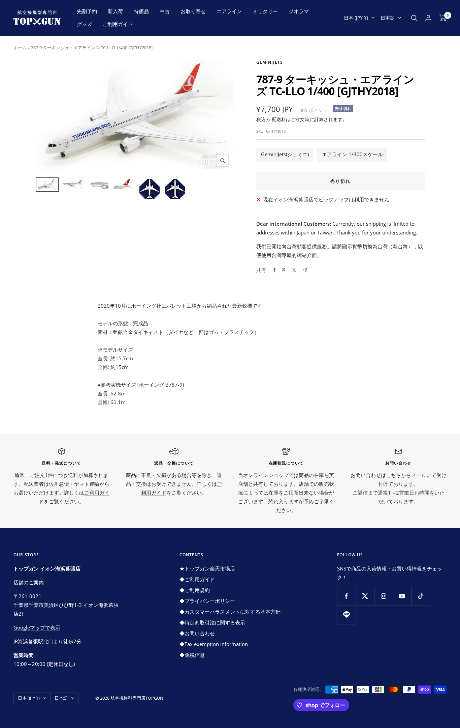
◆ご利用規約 (194, 590)
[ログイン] (428, 18)
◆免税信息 (192, 654)
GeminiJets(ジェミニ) (285, 154)
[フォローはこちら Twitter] (365, 596)
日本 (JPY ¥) (356, 18)
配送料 (279, 119)
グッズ (84, 24)
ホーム (20, 48)
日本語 (388, 18)
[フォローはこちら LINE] (346, 615)
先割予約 (87, 11)
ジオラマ (299, 11)
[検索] (414, 18)
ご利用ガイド (118, 24)
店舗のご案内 (28, 582)
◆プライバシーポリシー (207, 600)
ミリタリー (265, 11)
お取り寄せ (193, 11)
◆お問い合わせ (197, 633)
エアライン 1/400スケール (352, 154)
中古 (165, 11)
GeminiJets (269, 62)
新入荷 (115, 11)
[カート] (443, 18)
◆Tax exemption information (213, 644)
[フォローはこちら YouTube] (402, 596)
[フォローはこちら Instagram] (383, 596)
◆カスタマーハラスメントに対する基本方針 (230, 611)
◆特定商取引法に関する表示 (212, 622)
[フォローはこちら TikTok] (420, 596)
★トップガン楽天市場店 (207, 568)
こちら (393, 475)
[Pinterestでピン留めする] (283, 270)
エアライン (229, 11)
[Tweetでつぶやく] (294, 270)
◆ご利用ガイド (197, 579)
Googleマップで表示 (36, 627)
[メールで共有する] (305, 270)
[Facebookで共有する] (274, 270)
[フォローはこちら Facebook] (346, 596)
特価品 (141, 11)
